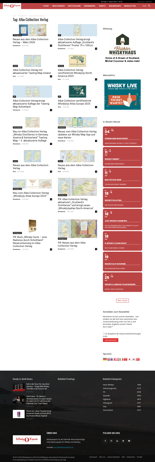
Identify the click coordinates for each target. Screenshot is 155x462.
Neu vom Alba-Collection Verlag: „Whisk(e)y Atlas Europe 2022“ (31, 194)
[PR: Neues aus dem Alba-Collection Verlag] (77, 229)
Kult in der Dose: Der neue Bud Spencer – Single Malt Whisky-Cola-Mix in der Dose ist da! (38, 386)
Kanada (61, 66)
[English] (109, 359)
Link (105, 336)
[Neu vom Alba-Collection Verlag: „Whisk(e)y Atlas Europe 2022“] (32, 184)
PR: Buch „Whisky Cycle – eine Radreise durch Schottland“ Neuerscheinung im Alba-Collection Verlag (30, 242)
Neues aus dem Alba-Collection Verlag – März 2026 (30, 41)
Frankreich (62, 127)
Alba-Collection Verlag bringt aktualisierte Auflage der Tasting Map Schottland (31, 103)
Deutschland (18, 127)
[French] (113, 359)
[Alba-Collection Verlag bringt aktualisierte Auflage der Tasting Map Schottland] (32, 91)
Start (14, 16)
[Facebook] (105, 441)
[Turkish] (138, 359)
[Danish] (117, 359)
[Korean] (134, 359)
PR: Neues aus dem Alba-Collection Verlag (72, 244)
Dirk (14, 76)
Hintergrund (17, 35)
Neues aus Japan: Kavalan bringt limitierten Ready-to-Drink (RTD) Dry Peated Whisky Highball (39, 413)
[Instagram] (111, 441)
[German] (105, 359)
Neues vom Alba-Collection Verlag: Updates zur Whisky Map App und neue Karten (77, 134)
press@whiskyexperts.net (63, 447)
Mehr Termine (122, 301)
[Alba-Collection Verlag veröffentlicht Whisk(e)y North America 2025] (77, 61)
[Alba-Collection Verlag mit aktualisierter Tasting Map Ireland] (32, 61)
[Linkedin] (117, 441)
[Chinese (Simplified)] (126, 359)
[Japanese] (130, 359)
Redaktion (16, 45)
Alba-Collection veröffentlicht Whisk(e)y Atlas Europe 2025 (74, 102)
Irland (15, 66)
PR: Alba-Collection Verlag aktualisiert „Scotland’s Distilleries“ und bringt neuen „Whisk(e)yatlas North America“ (75, 204)
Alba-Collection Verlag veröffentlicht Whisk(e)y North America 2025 (75, 73)
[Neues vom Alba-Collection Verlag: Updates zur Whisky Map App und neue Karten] (77, 122)
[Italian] (121, 359)
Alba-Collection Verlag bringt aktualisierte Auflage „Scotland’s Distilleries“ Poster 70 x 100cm (76, 42)
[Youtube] (129, 441)
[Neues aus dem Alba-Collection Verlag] (32, 156)
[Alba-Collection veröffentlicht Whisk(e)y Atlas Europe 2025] (77, 91)
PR (59, 35)
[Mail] (123, 441)
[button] (147, 6)
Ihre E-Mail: (108, 327)
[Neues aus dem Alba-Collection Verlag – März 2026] (32, 30)
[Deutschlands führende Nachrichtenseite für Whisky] (19, 6)
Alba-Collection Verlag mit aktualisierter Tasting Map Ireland (32, 71)
